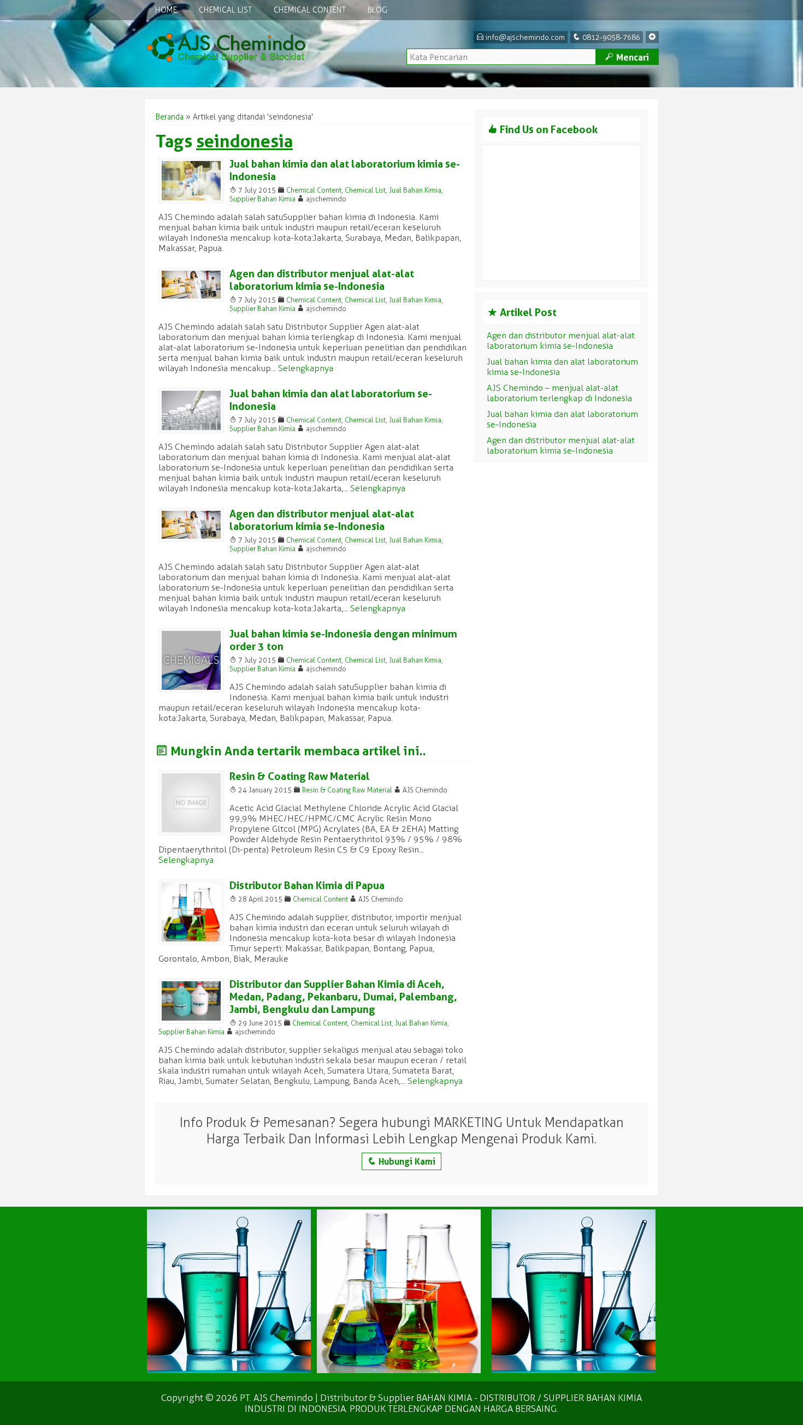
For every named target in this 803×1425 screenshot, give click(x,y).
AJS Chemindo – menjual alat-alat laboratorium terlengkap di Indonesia (559, 393)
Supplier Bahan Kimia (262, 199)
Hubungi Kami (401, 1161)
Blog (377, 10)
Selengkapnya (305, 368)
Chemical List (225, 10)
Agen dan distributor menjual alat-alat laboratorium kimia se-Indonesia (321, 280)
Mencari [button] (627, 57)
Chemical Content (310, 10)
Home (166, 10)
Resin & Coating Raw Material (299, 776)
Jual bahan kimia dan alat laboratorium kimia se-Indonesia (562, 366)
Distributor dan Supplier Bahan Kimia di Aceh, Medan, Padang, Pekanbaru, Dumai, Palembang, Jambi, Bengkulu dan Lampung (343, 997)
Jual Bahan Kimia (415, 190)
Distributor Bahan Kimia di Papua (307, 885)
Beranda (170, 117)
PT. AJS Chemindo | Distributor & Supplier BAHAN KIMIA (356, 1397)
